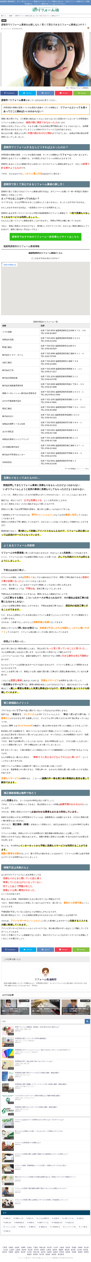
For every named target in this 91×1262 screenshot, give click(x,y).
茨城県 (74, 1252)
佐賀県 (17, 1247)
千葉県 (35, 1247)
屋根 (7, 1218)
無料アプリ (43, 1222)
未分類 (79, 1250)
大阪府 (61, 1247)
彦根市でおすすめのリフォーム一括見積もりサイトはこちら (45, 237)
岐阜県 (24, 1250)
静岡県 (35, 1254)
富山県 (86, 1247)
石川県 (29, 1252)
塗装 (7, 1231)
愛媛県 (61, 1250)
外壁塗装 (58, 1222)
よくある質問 (43, 1218)
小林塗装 (56, 1227)
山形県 (11, 1250)
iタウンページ (81, 468)
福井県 (43, 1252)
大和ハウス (68, 1218)
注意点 (70, 1222)
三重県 (4, 1247)
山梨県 (18, 1250)
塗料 (8, 1222)
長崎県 (80, 1252)
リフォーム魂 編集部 (46, 979)
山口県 (5, 1250)
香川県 (41, 1254)
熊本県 (23, 1252)
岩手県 (36, 1250)
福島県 (55, 1252)
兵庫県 (23, 1247)
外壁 (81, 1218)
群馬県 (68, 1252)
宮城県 (74, 1247)
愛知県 (67, 1250)
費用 (33, 1227)
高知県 (48, 1254)
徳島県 (54, 1250)
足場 (56, 1218)
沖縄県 (11, 1252)
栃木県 (4, 1252)
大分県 (55, 1247)
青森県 (29, 1254)
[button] (3, 1007)
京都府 (11, 1247)
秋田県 (61, 1252)
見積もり (19, 1218)
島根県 (42, 1250)
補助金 (44, 1227)
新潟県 (73, 1250)
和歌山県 (42, 1247)
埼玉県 (49, 1247)
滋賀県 (4, 20)
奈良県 (68, 1247)
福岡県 (49, 1252)
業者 (22, 1227)
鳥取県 (54, 1254)
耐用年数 (20, 1222)
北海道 (29, 1247)
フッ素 (84, 1227)
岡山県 (30, 1250)
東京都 (85, 1250)
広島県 (48, 1250)
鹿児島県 (61, 1254)
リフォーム (10, 1227)
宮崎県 (80, 1247)
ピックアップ (70, 1227)
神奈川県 (36, 1252)
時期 (31, 1222)
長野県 (86, 1252)
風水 (30, 1218)
